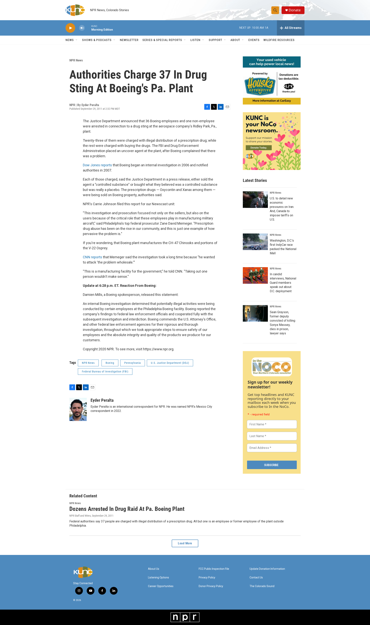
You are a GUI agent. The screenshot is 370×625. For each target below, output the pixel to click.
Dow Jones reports (97, 165)
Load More (185, 543)
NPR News (76, 60)
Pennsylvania (132, 362)
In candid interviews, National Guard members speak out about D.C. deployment (283, 282)
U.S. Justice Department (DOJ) (170, 362)
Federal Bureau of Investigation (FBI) (105, 371)
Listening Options (158, 577)
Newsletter (129, 40)
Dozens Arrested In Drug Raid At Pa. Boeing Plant (126, 508)
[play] (70, 28)
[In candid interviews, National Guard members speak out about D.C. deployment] (255, 275)
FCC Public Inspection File (214, 568)
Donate (295, 10)
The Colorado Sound (262, 586)
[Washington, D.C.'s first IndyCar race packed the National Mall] (255, 241)
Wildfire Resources (279, 40)
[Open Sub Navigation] (76, 40)
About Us (153, 568)
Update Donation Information (267, 568)
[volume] (82, 28)
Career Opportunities (160, 586)
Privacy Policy (207, 577)
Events (254, 40)
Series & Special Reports (162, 40)
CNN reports (92, 257)
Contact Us (256, 577)
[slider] (88, 28)
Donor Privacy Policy (211, 586)
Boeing (110, 362)
